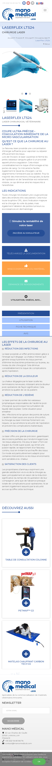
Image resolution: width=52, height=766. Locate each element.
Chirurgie (28, 38)
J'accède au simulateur (26, 233)
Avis (26, 333)
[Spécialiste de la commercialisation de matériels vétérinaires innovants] (19, 14)
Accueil (10, 38)
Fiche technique (26, 326)
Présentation (26, 313)
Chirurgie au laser (41, 38)
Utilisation (26, 320)
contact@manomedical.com (18, 743)
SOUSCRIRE (13, 721)
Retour (47, 44)
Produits (19, 38)
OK (39, 762)
